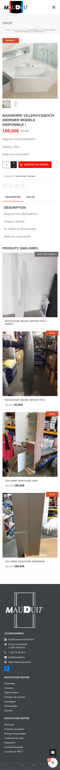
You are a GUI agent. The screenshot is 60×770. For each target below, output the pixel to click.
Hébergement (14, 765)
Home (7, 30)
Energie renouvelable (15, 733)
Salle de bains (11, 692)
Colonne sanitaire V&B (21, 480)
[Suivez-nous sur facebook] (6, 669)
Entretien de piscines (14, 697)
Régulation (9, 742)
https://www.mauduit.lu (19, 662)
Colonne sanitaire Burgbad (25, 561)
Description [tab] (12, 197)
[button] (51, 49)
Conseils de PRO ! (13, 751)
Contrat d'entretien (13, 747)
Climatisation (10, 706)
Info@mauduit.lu (16, 657)
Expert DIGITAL (39, 768)
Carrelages (10, 701)
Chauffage (9, 683)
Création (28, 765)
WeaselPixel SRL (22, 768)
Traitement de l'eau (14, 738)
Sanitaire (31, 176)
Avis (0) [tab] (30, 197)
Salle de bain (19, 30)
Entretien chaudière (14, 729)
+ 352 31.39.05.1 (17, 652)
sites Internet (42, 765)
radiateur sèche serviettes (25, 400)
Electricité (9, 724)
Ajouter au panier (36, 164)
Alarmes (8, 710)
